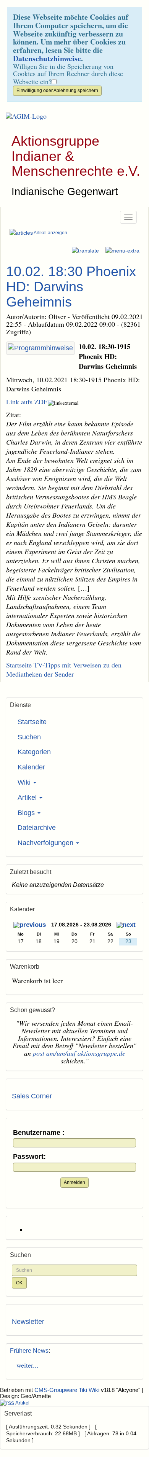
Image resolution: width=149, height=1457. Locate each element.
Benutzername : (39, 1132)
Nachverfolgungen (46, 843)
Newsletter (28, 1321)
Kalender (31, 767)
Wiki (25, 782)
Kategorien (34, 752)
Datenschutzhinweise (47, 58)
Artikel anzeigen (50, 232)
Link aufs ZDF (26, 401)
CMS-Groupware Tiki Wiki (67, 1390)
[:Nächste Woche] (126, 925)
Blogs (27, 813)
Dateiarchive (37, 827)
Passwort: (29, 1156)
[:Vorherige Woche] (29, 925)
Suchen (29, 737)
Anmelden (74, 1182)
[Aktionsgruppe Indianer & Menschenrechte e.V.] (23, 116)
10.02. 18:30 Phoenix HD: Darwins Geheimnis (71, 286)
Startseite (32, 722)
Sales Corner (32, 1096)
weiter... (25, 1365)
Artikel (28, 797)
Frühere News (29, 1350)
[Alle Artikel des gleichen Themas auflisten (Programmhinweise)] (40, 348)
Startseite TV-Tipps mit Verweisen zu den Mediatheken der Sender (63, 669)
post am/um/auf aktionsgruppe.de (79, 1053)
